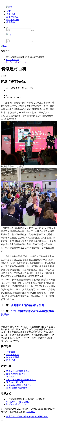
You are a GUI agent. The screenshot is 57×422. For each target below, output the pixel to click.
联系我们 (10, 22)
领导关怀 (10, 377)
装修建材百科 (12, 20)
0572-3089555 (12, 59)
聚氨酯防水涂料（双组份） (19, 385)
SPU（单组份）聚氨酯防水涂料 (21, 379)
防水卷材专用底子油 (15, 374)
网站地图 (31, 411)
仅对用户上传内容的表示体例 (27, 305)
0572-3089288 (25, 402)
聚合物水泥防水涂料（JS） (19, 382)
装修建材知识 (12, 17)
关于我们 (10, 14)
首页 (8, 11)
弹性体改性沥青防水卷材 (18, 371)
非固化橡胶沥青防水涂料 (18, 388)
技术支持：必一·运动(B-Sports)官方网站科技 (27, 416)
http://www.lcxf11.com (16, 62)
